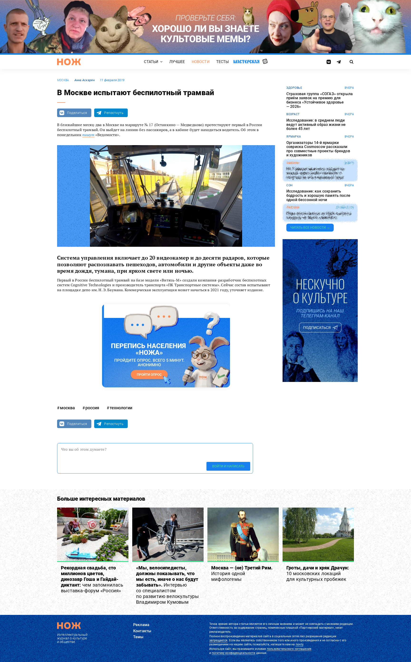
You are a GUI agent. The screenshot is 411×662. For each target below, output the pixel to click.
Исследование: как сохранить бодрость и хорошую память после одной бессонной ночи (318, 195)
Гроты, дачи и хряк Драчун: (317, 573)
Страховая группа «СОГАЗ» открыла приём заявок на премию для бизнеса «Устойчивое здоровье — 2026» (319, 100)
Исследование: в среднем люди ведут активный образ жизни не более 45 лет (316, 124)
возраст (293, 114)
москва (63, 80)
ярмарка (293, 136)
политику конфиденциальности (233, 653)
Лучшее (177, 61)
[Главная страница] (69, 61)
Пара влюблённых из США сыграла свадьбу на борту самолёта (318, 216)
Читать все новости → (310, 227)
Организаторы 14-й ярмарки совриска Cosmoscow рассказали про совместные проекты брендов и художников (318, 149)
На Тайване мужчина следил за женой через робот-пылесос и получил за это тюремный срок (315, 173)
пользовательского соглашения (289, 649)
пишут (88, 134)
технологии (121, 407)
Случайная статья (265, 62)
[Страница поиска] (351, 61)
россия (92, 407)
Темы (138, 637)
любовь (292, 207)
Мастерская (246, 61)
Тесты (222, 61)
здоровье (294, 87)
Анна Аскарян (84, 80)
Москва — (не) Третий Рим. (242, 573)
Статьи (151, 61)
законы (292, 163)
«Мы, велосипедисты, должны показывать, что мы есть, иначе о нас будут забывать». (167, 585)
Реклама (141, 624)
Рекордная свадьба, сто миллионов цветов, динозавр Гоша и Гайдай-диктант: (92, 579)
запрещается (218, 640)
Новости (201, 61)
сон (289, 185)
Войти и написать (228, 466)
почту (299, 644)
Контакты (142, 631)
